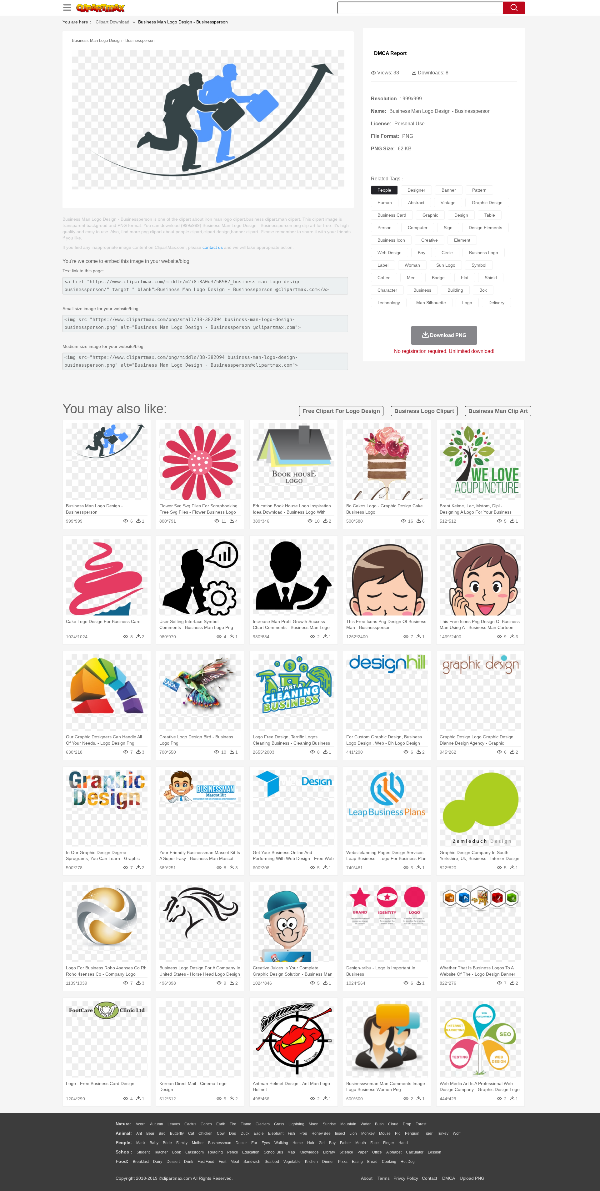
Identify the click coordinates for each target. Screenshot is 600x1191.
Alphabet (394, 1152)
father (345, 1143)
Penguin (412, 1133)
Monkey (368, 1133)
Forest (421, 1124)
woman (412, 265)
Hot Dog (408, 1161)
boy (421, 252)
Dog (232, 1133)
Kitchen (311, 1161)
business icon (391, 240)
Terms (384, 1178)
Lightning (296, 1124)
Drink (188, 1161)
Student (143, 1152)
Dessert (173, 1161)
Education (250, 1152)
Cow (221, 1133)
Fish (291, 1133)
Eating (357, 1161)
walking (281, 1143)
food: (122, 1161)
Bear (150, 1133)
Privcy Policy (405, 1178)
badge (438, 277)
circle (447, 252)
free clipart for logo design (341, 411)
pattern (479, 190)
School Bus (273, 1152)
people (384, 190)
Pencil (232, 1152)
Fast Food (206, 1161)
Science (346, 1152)
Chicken (205, 1133)
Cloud (393, 1124)
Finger (388, 1143)
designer (416, 190)
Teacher (161, 1152)
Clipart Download (112, 21)
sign (448, 227)
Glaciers (263, 1124)
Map (291, 1152)
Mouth (360, 1143)
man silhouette (431, 302)
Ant (139, 1133)
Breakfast (141, 1161)
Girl (322, 1143)
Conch (206, 1124)
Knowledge (309, 1152)
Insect (340, 1133)
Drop (407, 1124)
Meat (235, 1161)
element (462, 240)
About (366, 1178)
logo (467, 302)
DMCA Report (390, 53)
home (297, 1143)
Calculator (414, 1152)
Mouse (385, 1133)
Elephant (275, 1133)
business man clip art (498, 411)
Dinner (328, 1161)
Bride (167, 1143)
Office (377, 1152)
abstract (416, 202)
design (461, 215)
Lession (434, 1152)
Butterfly (177, 1133)
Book (176, 1152)
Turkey (442, 1133)
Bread (372, 1161)
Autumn (156, 1124)
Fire (233, 1124)
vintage (448, 202)
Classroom (194, 1152)
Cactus (190, 1124)
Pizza (343, 1161)
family (182, 1143)
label (383, 265)
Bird (162, 1133)
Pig (398, 1133)
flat (464, 277)
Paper (363, 1152)
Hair (310, 1143)
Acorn (141, 1124)
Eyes (266, 1143)
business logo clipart (424, 411)
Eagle (259, 1133)
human (385, 202)
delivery (496, 302)
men (411, 277)
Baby (154, 1143)
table (489, 215)
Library (329, 1152)
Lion (353, 1133)
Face (374, 1143)
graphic (430, 215)
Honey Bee (321, 1133)
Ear (254, 1143)
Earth (220, 1124)
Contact (429, 1178)
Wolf (456, 1133)
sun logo (445, 265)
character (387, 290)
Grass (279, 1124)
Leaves (174, 1124)
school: (124, 1151)
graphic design (487, 202)
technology (389, 302)
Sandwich (251, 1161)
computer (418, 227)
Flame (246, 1124)
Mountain (348, 1124)
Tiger (428, 1133)
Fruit (222, 1161)
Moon (313, 1124)
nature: (123, 1123)
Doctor (241, 1143)
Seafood (272, 1161)
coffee (384, 277)
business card (392, 215)
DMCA (448, 1178)
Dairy (157, 1161)
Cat (191, 1133)
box (483, 290)
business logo (483, 252)
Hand (403, 1143)
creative (429, 240)
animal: (124, 1133)
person (385, 227)
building (455, 290)
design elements (485, 227)
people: (124, 1142)
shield (491, 277)
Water (366, 1124)
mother (198, 1143)
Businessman (219, 1143)
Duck (245, 1133)
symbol (479, 265)
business (422, 290)
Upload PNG (472, 1178)
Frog (303, 1133)
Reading (215, 1152)
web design (390, 252)
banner (449, 190)
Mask (140, 1143)
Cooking (389, 1161)
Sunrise (329, 1124)
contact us (212, 247)
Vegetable (292, 1161)
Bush (379, 1124)
